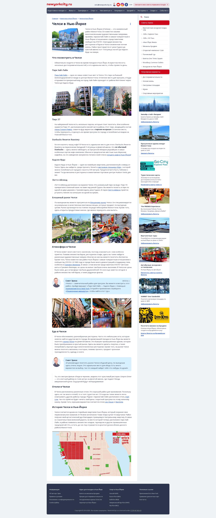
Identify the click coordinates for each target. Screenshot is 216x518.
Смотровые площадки (151, 85)
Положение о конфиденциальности (61, 500)
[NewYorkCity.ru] (59, 4)
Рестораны (142, 10)
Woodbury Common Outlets (153, 62)
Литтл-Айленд (114, 190)
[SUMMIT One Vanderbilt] (154, 286)
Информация (54, 489)
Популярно (118, 10)
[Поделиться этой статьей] (129, 24)
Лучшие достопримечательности (91, 496)
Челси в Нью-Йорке (86, 18)
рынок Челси (68, 341)
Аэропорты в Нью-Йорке (87, 503)
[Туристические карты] (154, 164)
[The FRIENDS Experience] (154, 196)
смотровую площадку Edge (109, 167)
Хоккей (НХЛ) (113, 493)
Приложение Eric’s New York (149, 493)
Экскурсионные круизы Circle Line (90, 500)
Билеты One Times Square (152, 58)
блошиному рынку (98, 202)
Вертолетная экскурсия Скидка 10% (155, 29)
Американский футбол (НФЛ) (119, 503)
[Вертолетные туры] (154, 225)
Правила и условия (55, 496)
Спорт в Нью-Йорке (116, 489)
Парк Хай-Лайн (61, 75)
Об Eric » (126, 281)
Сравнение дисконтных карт (149, 496)
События (163, 10)
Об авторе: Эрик (55, 493)
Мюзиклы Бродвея (150, 46)
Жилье (71, 10)
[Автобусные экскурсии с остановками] (154, 254)
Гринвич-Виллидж (72, 265)
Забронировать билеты (150, 122)
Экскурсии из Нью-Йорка (152, 66)
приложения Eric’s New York (77, 288)
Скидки (152, 10)
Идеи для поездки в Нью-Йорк (90, 489)
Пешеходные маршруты (77, 291)
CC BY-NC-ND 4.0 (135, 510)
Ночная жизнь (148, 81)
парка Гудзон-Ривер (63, 129)
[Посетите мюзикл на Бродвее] (154, 315)
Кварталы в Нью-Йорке (68, 18)
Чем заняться (105, 10)
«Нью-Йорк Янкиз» (150, 42)
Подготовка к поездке (56, 10)
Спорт (93, 10)
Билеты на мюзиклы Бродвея (89, 493)
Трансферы (82, 10)
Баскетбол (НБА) (115, 496)
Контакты (143, 500)
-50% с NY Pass (148, 38)
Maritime (119, 402)
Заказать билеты (147, 153)
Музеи (145, 89)
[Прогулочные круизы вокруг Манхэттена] (154, 133)
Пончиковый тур (149, 54)
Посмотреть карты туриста (151, 185)
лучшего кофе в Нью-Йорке (119, 155)
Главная (55, 18)
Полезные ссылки (146, 489)
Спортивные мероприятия (153, 93)
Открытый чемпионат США (153, 50)
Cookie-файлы (54, 503)
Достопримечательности (152, 77)
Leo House (109, 402)
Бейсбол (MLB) (114, 500)
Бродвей (130, 10)
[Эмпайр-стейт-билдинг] (154, 103)
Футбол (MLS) (114, 506)
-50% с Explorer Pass (150, 34)
